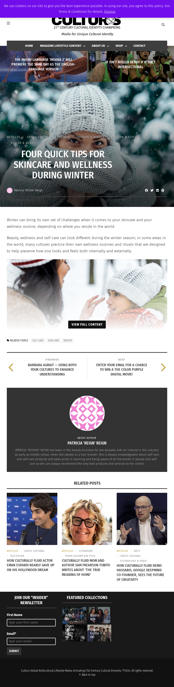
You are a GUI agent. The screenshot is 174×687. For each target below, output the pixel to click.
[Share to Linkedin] (157, 190)
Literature (86, 551)
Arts (137, 551)
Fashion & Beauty (90, 136)
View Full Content (87, 324)
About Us (98, 45)
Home (29, 45)
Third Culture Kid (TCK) (80, 556)
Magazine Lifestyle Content (60, 45)
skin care (53, 340)
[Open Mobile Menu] (11, 25)
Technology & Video (133, 561)
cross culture (38, 136)
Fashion (63, 136)
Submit (14, 651)
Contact (139, 45)
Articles (13, 136)
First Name (14, 615)
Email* (11, 634)
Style (48, 142)
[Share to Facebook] (146, 190)
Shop (119, 45)
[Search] (163, 25)
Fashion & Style (124, 136)
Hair (147, 136)
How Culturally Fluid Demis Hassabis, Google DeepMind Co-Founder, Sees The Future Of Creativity (140, 572)
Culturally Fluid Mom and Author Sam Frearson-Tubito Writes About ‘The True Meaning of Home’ (86, 567)
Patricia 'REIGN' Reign (28, 190)
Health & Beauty (24, 142)
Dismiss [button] (110, 12)
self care (38, 340)
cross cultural (34, 551)
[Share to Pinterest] (162, 190)
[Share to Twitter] (152, 190)
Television (17, 556)
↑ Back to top (87, 674)
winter (67, 340)
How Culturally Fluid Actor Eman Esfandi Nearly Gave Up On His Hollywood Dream (30, 565)
